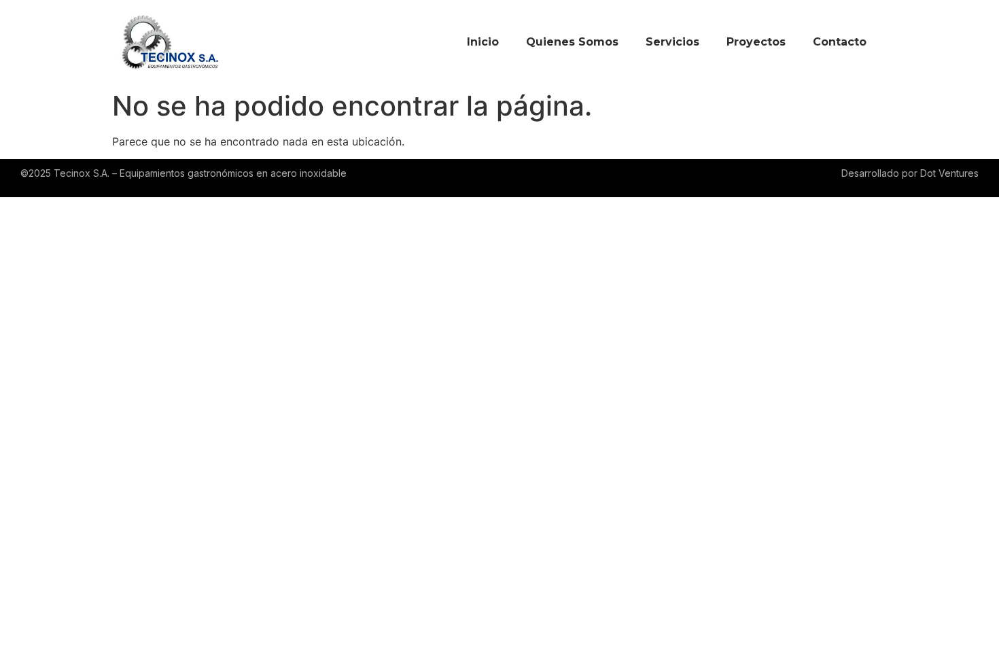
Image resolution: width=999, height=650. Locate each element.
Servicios (672, 41)
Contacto (839, 41)
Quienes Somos (572, 41)
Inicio (483, 41)
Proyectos (756, 41)
